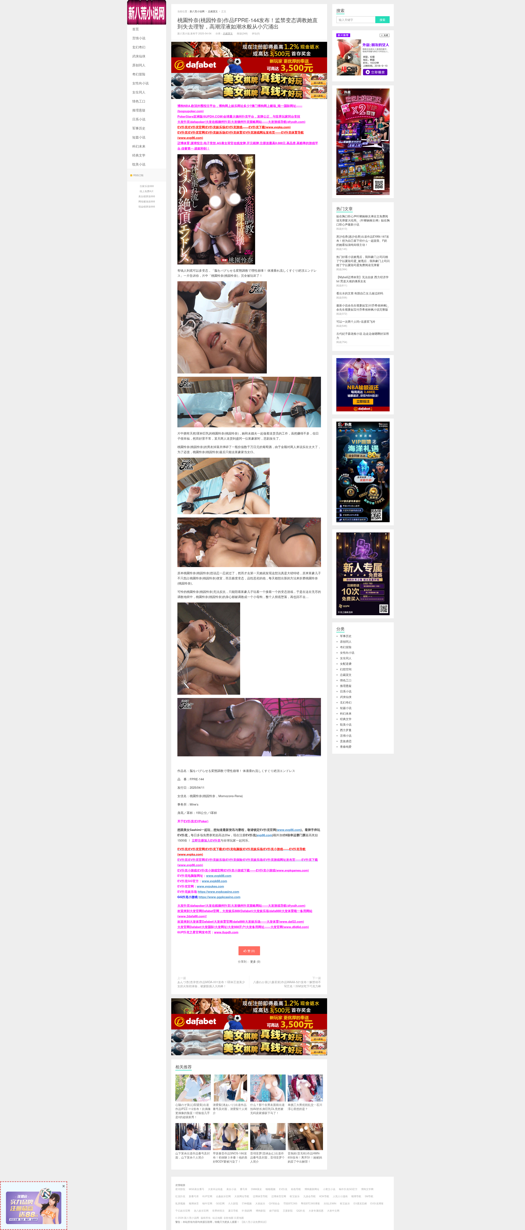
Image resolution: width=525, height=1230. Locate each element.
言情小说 (138, 38)
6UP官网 (207, 1196)
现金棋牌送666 (146, 206)
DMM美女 (256, 1189)
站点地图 (217, 1217)
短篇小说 (138, 137)
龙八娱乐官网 (201, 1210)
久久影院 (233, 1203)
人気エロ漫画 (340, 1196)
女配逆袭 (346, 664)
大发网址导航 (241, 1196)
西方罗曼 (346, 730)
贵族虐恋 (346, 741)
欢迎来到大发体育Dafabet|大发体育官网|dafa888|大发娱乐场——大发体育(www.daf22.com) (240, 921)
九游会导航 (309, 1196)
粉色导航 (296, 1189)
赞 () (251, 951)
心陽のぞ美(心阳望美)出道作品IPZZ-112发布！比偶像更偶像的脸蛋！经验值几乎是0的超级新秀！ (193, 1111)
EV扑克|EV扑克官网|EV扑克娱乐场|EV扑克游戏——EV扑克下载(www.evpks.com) (234, 127)
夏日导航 (233, 1210)
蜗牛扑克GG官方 (348, 1189)
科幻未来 (138, 146)
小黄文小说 (329, 1189)
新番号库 (194, 1196)
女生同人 (138, 92)
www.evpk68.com (214, 881)
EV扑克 (283, 1189)
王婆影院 (288, 1210)
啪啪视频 (270, 1189)
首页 (135, 29)
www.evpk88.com (218, 875)
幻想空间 (346, 669)
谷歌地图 (228, 1217)
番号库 (243, 1189)
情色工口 (138, 101)
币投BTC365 (290, 1203)
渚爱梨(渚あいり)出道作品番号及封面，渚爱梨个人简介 (230, 1109)
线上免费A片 (147, 191)
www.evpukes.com (210, 886)
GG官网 (220, 1203)
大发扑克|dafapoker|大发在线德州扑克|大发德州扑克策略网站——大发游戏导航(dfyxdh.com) (241, 121)
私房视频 (180, 1203)
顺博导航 (356, 1196)
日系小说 (138, 119)
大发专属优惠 (316, 1210)
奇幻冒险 (138, 74)
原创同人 (138, 65)
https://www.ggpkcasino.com (219, 897)
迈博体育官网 (278, 1196)
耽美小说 (138, 164)
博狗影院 (261, 1210)
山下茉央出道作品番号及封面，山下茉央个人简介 (192, 1155)
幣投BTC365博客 (310, 1203)
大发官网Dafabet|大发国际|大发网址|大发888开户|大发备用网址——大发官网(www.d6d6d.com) (243, 927)
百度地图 (239, 1217)
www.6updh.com (226, 932)
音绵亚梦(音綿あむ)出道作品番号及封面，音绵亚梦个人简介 (267, 1157)
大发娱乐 (260, 1203)
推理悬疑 (138, 110)
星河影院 (180, 1189)
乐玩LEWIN (330, 1203)
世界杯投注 (218, 1210)
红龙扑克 (180, 1196)
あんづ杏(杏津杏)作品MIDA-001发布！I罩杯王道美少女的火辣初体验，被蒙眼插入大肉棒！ (211, 984)
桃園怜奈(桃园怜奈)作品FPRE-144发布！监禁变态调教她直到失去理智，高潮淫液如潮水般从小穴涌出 (247, 23)
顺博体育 (194, 1203)
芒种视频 (247, 1203)
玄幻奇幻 (138, 47)
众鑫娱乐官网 (223, 1196)
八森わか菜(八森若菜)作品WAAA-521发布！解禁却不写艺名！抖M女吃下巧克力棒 (287, 984)
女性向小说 (140, 83)
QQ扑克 (300, 1210)
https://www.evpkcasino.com (218, 891)
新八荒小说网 (146, 12)
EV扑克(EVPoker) (196, 821)
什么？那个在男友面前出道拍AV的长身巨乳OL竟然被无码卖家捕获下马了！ (267, 1109)
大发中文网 (333, 1210)
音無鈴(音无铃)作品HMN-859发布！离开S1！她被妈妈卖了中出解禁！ (305, 1157)
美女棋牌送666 (146, 196)
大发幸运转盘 (215, 1189)
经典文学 (138, 155)
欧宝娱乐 (295, 1196)
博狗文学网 (367, 1189)
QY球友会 (274, 1203)
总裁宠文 (213, 11)
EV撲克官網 (360, 1203)
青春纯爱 (346, 746)
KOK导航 (324, 1196)
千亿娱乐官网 (182, 1210)
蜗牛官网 (207, 1203)
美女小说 (231, 1189)
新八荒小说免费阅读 (254, 1221)
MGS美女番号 (196, 1189)
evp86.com (264, 835)
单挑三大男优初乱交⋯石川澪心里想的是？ (305, 1107)
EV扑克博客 (376, 1203)
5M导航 (369, 1196)
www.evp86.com (289, 829)
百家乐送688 (147, 186)
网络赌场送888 (146, 201)
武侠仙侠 (138, 56)
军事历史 (138, 128)
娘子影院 (274, 1210)
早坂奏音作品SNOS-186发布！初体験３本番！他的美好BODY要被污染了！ (230, 1157)
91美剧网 (247, 1210)
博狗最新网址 (312, 1189)
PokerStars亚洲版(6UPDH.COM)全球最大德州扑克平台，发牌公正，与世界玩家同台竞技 (238, 116)
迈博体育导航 (260, 1196)
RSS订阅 (138, 175)
